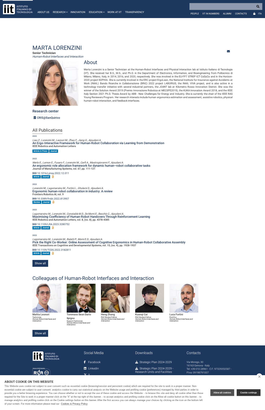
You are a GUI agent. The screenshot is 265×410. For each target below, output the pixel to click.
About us (43, 12)
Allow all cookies (222, 392)
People (195, 13)
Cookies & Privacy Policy (74, 403)
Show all (40, 263)
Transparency (134, 12)
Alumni (227, 13)
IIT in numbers (210, 13)
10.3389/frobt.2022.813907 (50, 198)
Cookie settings (248, 392)
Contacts (241, 13)
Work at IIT (114, 12)
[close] (259, 376)
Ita (260, 13)
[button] (60, 9)
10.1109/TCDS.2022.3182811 (51, 249)
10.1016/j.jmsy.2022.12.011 (50, 173)
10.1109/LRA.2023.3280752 (51, 224)
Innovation (77, 12)
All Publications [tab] (47, 130)
